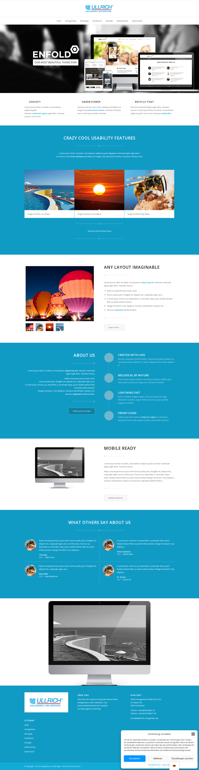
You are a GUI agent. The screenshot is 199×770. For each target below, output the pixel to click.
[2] (59, 293)
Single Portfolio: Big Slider (138, 214)
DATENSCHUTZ (154, 765)
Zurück (2, 642)
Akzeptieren (134, 758)
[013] (50, 327)
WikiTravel (49, 557)
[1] (60, 327)
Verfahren (29, 738)
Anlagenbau (29, 729)
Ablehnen (157, 758)
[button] (193, 734)
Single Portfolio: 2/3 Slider (38, 214)
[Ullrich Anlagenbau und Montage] (99, 8)
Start (26, 725)
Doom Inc (127, 579)
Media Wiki (128, 554)
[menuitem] (59, 20)
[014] (40, 327)
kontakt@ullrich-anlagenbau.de (144, 718)
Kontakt (27, 742)
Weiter (196, 642)
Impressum (167, 765)
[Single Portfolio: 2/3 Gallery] (99, 190)
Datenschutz (30, 747)
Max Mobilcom (51, 576)
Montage (28, 733)
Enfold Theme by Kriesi (71, 766)
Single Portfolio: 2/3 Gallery (89, 214)
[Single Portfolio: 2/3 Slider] (49, 190)
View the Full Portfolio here (99, 231)
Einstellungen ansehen (182, 758)
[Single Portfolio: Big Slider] (149, 190)
